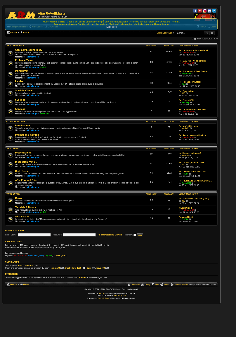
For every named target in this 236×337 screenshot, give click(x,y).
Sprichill (82, 277)
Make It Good (185, 208)
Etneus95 (44, 114)
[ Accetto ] (111, 27)
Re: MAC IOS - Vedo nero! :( (192, 61)
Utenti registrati (60, 255)
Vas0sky (44, 67)
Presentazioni (23, 152)
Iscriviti (19, 230)
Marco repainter (25, 265)
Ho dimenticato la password (110, 235)
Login (8, 230)
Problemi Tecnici (24, 60)
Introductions (22, 125)
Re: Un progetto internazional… (194, 50)
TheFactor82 (188, 52)
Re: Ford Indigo (186, 91)
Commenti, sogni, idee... (29, 49)
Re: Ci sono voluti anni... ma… (193, 171)
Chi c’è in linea (13, 241)
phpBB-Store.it (120, 295)
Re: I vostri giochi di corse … (193, 162)
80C (183, 93)
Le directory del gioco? (190, 153)
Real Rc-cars (22, 171)
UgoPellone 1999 (73, 268)
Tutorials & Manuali (26, 207)
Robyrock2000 (186, 217)
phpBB (102, 293)
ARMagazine (22, 216)
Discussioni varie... (26, 161)
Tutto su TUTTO (14, 148)
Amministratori (20, 255)
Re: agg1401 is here (188, 126)
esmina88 (55, 268)
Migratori (48, 255)
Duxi (89, 268)
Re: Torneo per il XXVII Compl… (194, 71)
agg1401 (185, 128)
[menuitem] (179, 285)
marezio (185, 155)
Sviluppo (20, 99)
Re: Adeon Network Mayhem (192, 135)
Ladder (19, 81)
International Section (27, 134)
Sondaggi (20, 109)
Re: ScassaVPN (186, 100)
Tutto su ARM (13, 194)
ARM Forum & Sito (26, 180)
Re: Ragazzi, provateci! (190, 82)
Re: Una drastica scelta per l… (193, 109)
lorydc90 (100, 268)
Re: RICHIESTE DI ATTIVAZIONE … (195, 181)
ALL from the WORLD (16, 121)
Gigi (184, 84)
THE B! (185, 174)
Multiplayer (21, 70)
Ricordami (128, 235)
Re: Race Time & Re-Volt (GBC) (194, 199)
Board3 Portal (104, 298)
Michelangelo (33, 57)
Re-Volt (19, 198)
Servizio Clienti (24, 90)
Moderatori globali (36, 255)
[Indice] (22, 15)
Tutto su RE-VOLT (15, 46)
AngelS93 (186, 73)
